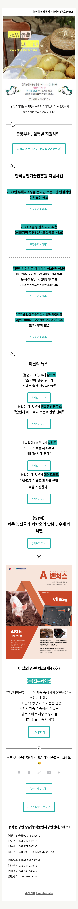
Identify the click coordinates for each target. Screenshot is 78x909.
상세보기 (39, 732)
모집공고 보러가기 (39, 209)
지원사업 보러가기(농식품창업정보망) (39, 149)
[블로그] (29, 772)
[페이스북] (59, 772)
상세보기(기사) (39, 397)
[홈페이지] (19, 772)
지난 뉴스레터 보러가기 (39, 806)
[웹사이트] (39, 772)
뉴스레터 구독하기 (39, 788)
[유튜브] (49, 772)
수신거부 (30, 893)
